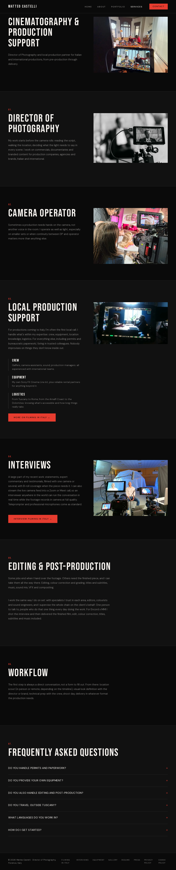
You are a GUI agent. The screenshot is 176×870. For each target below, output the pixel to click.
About (101, 7)
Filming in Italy (65, 861)
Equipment (98, 860)
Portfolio (118, 7)
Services (136, 7)
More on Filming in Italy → (32, 417)
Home (88, 7)
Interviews (82, 860)
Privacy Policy (148, 861)
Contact (158, 6)
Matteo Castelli (22, 6)
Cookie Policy (162, 861)
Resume (126, 860)
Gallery (112, 860)
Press (137, 860)
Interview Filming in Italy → (33, 518)
